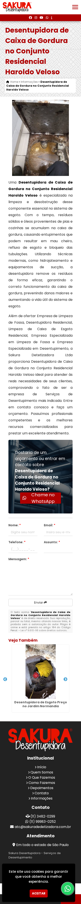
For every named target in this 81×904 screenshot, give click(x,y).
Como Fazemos (42, 782)
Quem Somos (41, 772)
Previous (5, 679)
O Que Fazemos (41, 777)
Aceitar (38, 893)
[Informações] (51, 17)
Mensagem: (18, 559)
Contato (42, 793)
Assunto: (52, 542)
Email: (49, 525)
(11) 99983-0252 (42, 821)
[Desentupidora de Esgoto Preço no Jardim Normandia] (40, 671)
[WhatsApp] (47, 17)
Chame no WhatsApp (43, 498)
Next (65, 679)
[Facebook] (30, 17)
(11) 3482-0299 (42, 816)
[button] (75, 7)
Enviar (39, 602)
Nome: (14, 525)
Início (41, 767)
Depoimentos (41, 787)
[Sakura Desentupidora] (40, 740)
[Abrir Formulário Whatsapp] (66, 888)
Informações (41, 798)
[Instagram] (36, 17)
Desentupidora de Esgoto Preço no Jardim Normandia (40, 704)
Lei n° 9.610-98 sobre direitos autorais (44, 630)
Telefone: (16, 542)
